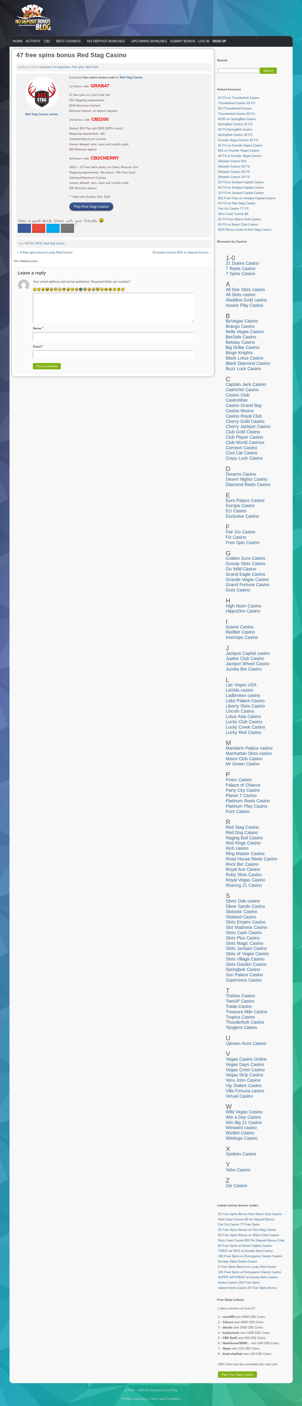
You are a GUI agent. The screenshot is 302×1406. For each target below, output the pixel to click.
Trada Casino (239, 1006)
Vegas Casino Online (246, 1059)
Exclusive (46, 67)
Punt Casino (238, 811)
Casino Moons (240, 410)
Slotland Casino (241, 916)
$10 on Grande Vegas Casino (238, 150)
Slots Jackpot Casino (246, 948)
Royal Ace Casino (243, 869)
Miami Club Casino (244, 758)
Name (38, 328)
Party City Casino (243, 790)
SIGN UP (219, 41)
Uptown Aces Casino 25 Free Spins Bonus (247, 1287)
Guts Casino (238, 589)
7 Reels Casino (240, 268)
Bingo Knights (239, 352)
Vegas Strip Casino (244, 1074)
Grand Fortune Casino (248, 584)
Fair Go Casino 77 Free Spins (239, 1224)
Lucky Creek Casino (245, 727)
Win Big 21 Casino (244, 1122)
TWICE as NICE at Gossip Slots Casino (245, 1250)
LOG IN (204, 41)
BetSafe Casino (241, 336)
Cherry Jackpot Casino (248, 426)
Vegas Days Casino (245, 1064)
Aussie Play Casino (244, 305)
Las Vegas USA (241, 684)
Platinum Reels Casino (248, 800)
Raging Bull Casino (244, 837)
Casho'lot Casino (242, 389)
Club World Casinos (245, 442)
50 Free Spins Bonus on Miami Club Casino (248, 1235)
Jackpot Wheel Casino (248, 663)
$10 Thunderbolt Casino (235, 108)
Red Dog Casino (242, 832)
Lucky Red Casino (243, 732)
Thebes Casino (240, 995)
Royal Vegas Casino (245, 879)
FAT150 (29, 243)
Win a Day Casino (243, 1117)
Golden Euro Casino (245, 558)
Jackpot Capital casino (248, 653)
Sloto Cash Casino (244, 932)
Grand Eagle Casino (245, 574)
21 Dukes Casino (242, 263)
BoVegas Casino (242, 321)
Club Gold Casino (243, 431)
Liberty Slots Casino (245, 706)
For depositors (62, 67)
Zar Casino (236, 1185)
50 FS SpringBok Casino (235, 129)
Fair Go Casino (240, 531)
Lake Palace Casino (245, 700)
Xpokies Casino (241, 1153)
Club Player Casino (244, 437)
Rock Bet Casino (242, 864)
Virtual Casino (239, 1096)
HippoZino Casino (243, 611)
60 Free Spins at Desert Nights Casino (245, 1245)
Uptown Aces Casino (246, 1043)
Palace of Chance (243, 785)
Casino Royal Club (244, 416)
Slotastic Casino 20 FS (234, 166)
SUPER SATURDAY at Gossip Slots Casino (248, 1277)
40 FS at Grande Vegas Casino (240, 156)
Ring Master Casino (245, 853)
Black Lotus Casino (244, 358)
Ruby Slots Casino (244, 874)
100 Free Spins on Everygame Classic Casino (250, 1256)
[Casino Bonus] (33, 39)
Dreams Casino (241, 474)
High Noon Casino (243, 605)
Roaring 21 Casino (244, 885)
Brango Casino (240, 326)
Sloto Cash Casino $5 (233, 214)
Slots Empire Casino (246, 922)
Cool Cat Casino (242, 452)
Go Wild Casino (241, 568)
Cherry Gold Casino (245, 421)
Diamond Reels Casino (248, 484)
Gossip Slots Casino (245, 563)
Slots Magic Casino (244, 943)
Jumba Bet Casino (244, 669)
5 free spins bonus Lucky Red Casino (44, 252)
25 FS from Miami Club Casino (239, 219)
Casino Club (237, 395)
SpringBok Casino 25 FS (235, 124)
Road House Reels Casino (251, 858)
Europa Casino (240, 505)
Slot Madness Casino (246, 927)
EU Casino (236, 510)
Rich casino (237, 848)
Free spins (78, 67)
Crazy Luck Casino (244, 458)
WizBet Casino (240, 1132)
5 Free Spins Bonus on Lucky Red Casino (247, 1266)
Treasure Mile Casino (246, 1011)
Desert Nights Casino (246, 479)
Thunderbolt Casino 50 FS (236, 113)
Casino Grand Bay (244, 405)
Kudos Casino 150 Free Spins (239, 1282)
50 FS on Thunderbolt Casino (238, 97)
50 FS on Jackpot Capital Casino (241, 187)
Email (38, 346)
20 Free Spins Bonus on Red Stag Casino (247, 1229)
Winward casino (241, 1127)
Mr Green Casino (243, 763)
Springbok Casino (243, 969)
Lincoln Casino (240, 711)
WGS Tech (92, 67)
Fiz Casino (236, 537)
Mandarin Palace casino (249, 748)
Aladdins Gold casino (246, 300)
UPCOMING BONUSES (149, 41)
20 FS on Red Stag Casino (236, 203)
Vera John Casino (243, 1080)
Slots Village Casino (245, 959)
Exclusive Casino (242, 516)
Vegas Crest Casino (245, 1069)
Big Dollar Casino (242, 347)
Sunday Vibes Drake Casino (237, 1261)
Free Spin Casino (243, 542)
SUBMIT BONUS (182, 41)
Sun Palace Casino (244, 974)
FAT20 (39, 243)
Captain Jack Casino (246, 384)
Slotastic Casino (241, 911)
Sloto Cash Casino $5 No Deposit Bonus (246, 1219)
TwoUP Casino (240, 1001)
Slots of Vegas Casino (247, 953)
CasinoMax (237, 400)
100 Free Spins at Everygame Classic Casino (249, 1272)
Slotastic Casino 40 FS (234, 171)
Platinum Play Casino (246, 806)
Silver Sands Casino (245, 906)
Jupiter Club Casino (245, 658)
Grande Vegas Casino (247, 579)
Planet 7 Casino (241, 795)
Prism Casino (239, 779)
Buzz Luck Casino (243, 368)
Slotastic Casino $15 (232, 161)
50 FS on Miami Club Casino (238, 224)
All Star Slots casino (245, 289)
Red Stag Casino (131, 77)
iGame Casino (240, 626)
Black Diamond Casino (248, 363)
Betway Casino (240, 342)
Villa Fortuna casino (245, 1090)
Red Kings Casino (243, 842)
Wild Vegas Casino (244, 1111)
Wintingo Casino (242, 1138)
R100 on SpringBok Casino (237, 119)
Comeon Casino (241, 447)
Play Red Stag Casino (91, 206)
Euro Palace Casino (245, 500)
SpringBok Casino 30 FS (235, 134)
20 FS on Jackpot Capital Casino (241, 182)
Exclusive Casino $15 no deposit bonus (182, 252)
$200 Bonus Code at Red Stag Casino (244, 229)
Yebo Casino (238, 1169)
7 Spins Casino (240, 273)
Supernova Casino (244, 980)
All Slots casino (240, 294)
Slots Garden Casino (246, 964)
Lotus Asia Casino (243, 716)
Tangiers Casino (241, 1027)
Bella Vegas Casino (245, 331)
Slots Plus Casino (243, 937)
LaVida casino (239, 690)
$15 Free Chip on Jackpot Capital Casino (246, 198)
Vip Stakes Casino (244, 1085)
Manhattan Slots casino (249, 753)
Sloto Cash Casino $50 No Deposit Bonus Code (251, 1240)
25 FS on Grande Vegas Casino (240, 145)
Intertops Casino (242, 637)
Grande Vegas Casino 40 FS (238, 140)
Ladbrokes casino (243, 695)
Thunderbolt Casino (245, 1022)
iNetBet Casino (240, 632)
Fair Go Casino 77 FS (233, 208)
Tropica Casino (240, 1017)
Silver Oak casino (243, 900)
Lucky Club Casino (244, 721)
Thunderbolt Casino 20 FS (236, 103)
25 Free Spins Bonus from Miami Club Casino (250, 1214)
